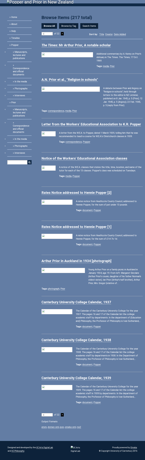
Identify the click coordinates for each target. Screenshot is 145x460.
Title (101, 34)
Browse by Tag (68, 26)
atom (44, 427)
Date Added (120, 34)
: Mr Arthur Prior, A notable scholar (76, 45)
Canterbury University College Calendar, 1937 (76, 302)
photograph (53, 288)
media (106, 66)
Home (14, 17)
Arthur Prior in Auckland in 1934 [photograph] (76, 261)
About (14, 24)
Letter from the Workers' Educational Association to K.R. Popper (91, 124)
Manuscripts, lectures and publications (20, 55)
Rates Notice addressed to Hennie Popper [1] (76, 227)
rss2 (79, 427)
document (87, 210)
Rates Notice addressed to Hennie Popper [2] (76, 193)
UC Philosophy (17, 451)
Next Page (62, 33)
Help (13, 31)
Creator (109, 34)
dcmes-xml (53, 427)
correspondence (56, 110)
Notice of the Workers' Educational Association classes (84, 158)
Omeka (133, 447)
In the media (21, 81)
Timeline (15, 38)
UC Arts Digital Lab (44, 447)
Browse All (49, 26)
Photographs (21, 88)
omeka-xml (70, 427)
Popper (15, 45)
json (62, 427)
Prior (13, 102)
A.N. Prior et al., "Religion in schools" (69, 80)
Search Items (89, 26)
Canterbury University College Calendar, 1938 (76, 340)
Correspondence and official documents (21, 71)
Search (29, 162)
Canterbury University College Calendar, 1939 (76, 378)
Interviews (20, 95)
